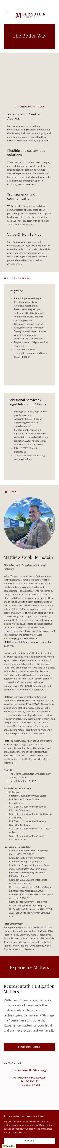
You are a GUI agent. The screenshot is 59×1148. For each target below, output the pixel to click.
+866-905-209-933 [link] (29, 1084)
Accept (29, 1141)
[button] (7, 12)
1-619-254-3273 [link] (29, 1081)
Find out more (29, 1047)
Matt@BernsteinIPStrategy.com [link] (29, 1077)
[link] (29, 12)
